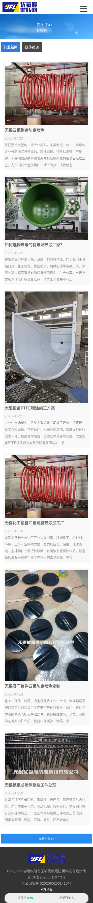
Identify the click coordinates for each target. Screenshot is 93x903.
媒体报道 (32, 47)
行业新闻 (11, 47)
